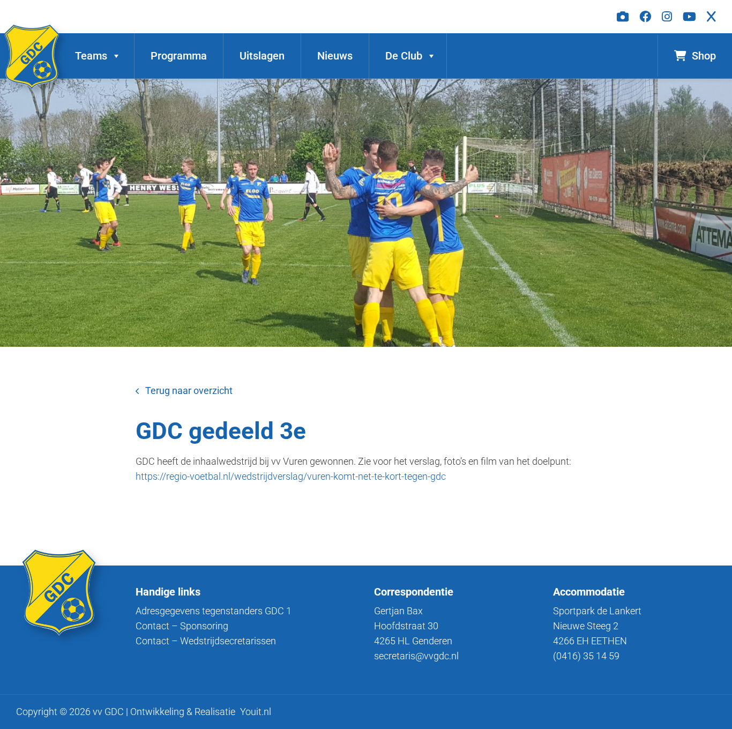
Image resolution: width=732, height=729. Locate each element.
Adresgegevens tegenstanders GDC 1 (214, 610)
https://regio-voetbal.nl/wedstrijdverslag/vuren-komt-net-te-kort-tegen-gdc (291, 476)
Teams (91, 55)
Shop (704, 55)
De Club (403, 55)
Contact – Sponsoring (182, 625)
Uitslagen (262, 55)
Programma (179, 55)
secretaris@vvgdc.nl (416, 655)
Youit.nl (255, 711)
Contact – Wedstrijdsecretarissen (206, 640)
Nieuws (335, 55)
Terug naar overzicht (189, 390)
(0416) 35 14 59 (586, 655)
